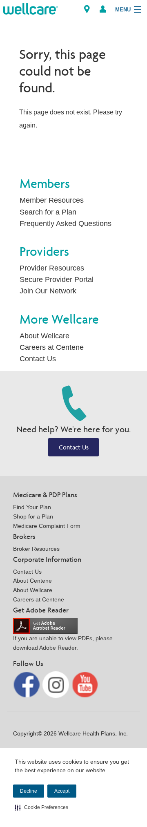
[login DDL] (103, 9)
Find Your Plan (32, 507)
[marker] (87, 9)
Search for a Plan (48, 212)
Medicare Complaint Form (46, 526)
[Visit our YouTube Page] (85, 683)
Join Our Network (48, 291)
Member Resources (52, 200)
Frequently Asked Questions (65, 223)
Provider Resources (52, 268)
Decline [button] (28, 791)
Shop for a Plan (33, 516)
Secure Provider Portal (57, 279)
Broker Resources (36, 548)
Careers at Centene (52, 347)
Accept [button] (61, 791)
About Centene (32, 580)
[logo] (30, 8)
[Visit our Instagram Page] (56, 683)
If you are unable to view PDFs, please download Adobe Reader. (63, 643)
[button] (41, 807)
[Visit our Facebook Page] (27, 683)
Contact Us (38, 359)
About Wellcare (44, 336)
